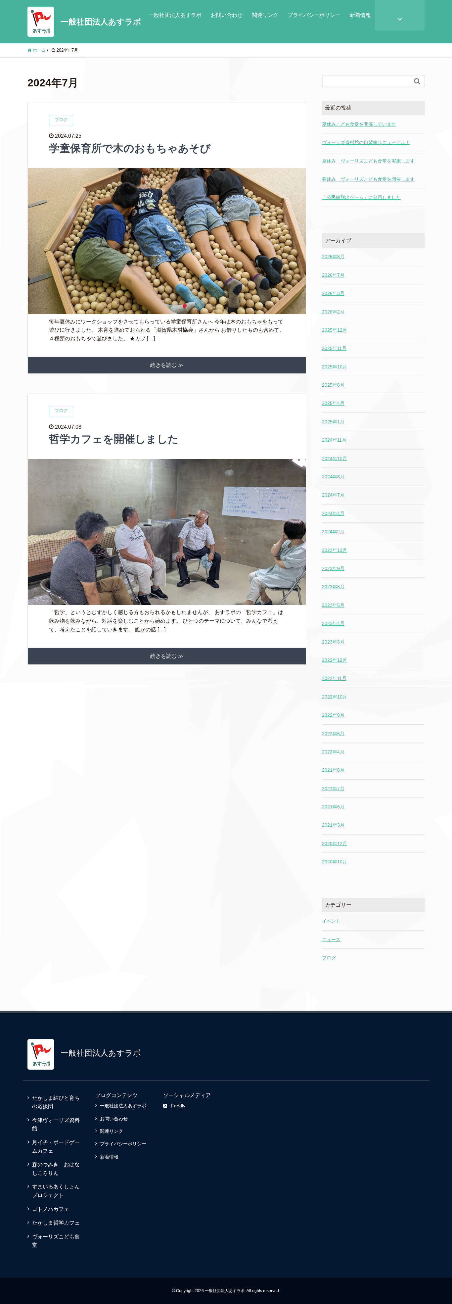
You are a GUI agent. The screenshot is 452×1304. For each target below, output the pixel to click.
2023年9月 (333, 568)
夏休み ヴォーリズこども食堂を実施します (368, 161)
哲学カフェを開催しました (114, 439)
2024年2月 (333, 531)
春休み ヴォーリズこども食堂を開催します (368, 179)
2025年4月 (333, 403)
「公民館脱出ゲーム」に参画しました (361, 197)
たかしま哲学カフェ (56, 1223)
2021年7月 (333, 788)
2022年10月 (334, 697)
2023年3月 (333, 642)
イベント (331, 921)
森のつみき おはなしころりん (56, 1169)
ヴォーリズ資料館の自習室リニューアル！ (366, 142)
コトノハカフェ (50, 1209)
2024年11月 (334, 440)
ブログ (329, 957)
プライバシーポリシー (314, 15)
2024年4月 (333, 513)
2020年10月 (334, 861)
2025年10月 (334, 366)
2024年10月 (334, 458)
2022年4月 (333, 751)
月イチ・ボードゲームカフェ (56, 1146)
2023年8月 (333, 586)
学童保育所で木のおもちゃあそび (130, 148)
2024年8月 (333, 476)
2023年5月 (333, 605)
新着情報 (360, 15)
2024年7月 (333, 495)
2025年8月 (333, 385)
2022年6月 (333, 733)
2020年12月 (334, 843)
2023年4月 (333, 623)
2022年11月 (334, 678)
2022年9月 (333, 715)
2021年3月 (333, 825)
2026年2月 (333, 311)
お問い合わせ (227, 15)
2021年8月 (333, 770)
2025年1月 (333, 421)
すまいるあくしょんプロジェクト (56, 1191)
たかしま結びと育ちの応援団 (56, 1102)
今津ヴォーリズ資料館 (56, 1124)
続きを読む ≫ (166, 365)
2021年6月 (333, 806)
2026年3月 (333, 293)
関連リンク (265, 15)
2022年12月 (334, 660)
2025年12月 (334, 330)
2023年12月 (334, 550)
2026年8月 (333, 256)
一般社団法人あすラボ (101, 21)
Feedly (178, 1105)
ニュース (331, 939)
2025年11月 (334, 348)
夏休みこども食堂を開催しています (359, 124)
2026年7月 (333, 275)
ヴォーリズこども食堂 (56, 1241)
